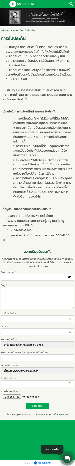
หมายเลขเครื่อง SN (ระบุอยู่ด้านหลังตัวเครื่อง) (25, 352)
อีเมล (4, 326)
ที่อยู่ (4, 285)
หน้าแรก (5, 30)
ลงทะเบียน (37, 406)
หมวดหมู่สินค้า (9, 339)
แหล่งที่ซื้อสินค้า (10, 365)
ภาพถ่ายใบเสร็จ (10, 391)
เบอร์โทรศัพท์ (8, 313)
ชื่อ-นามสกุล (8, 272)
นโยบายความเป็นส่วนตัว (53, 414)
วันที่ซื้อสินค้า (8, 378)
